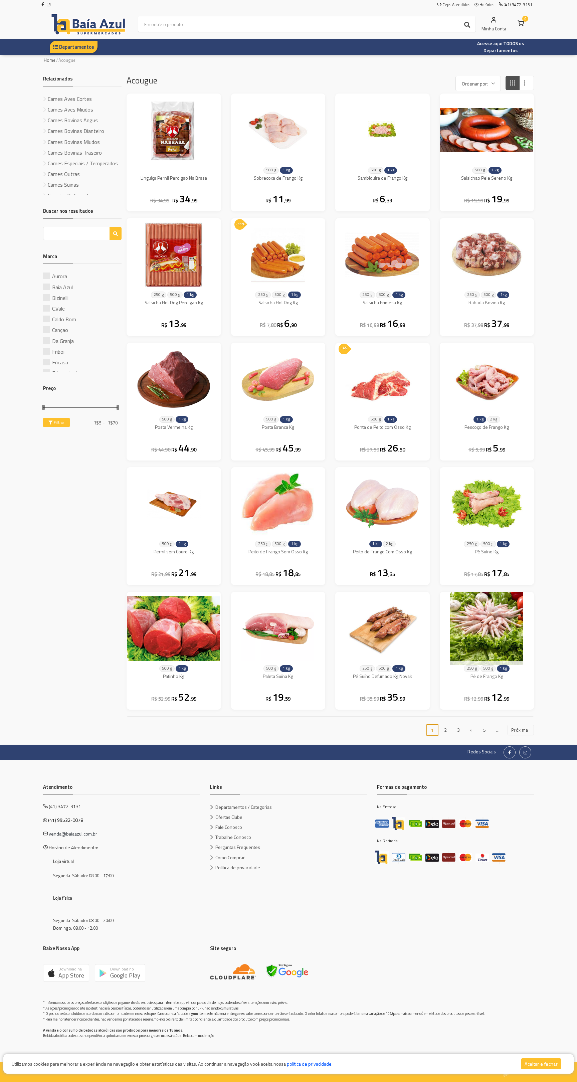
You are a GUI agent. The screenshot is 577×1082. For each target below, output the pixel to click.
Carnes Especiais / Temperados (82, 163)
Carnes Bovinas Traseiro (74, 153)
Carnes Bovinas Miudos (73, 142)
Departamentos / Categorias (243, 806)
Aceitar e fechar (541, 1063)
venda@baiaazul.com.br (73, 833)
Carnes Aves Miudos (69, 110)
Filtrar (58, 422)
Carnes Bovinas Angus (72, 120)
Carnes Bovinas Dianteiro (75, 131)
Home (49, 60)
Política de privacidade (237, 867)
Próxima (520, 730)
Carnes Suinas (62, 185)
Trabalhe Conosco (233, 837)
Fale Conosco (228, 827)
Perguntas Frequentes (237, 847)
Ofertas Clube (228, 817)
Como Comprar (230, 857)
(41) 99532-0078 (65, 820)
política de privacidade (309, 1063)
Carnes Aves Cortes (69, 99)
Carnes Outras (63, 174)
